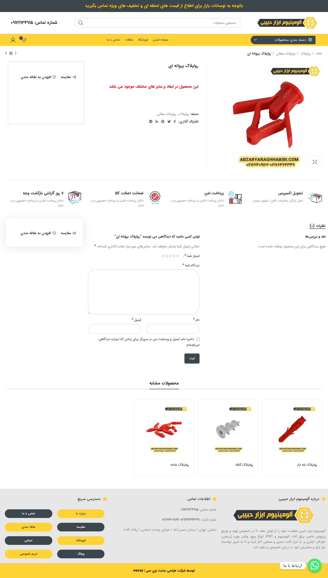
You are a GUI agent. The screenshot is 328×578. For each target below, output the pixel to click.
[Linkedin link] (157, 121)
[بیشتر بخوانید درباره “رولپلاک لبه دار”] (266, 407)
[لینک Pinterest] (163, 121)
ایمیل (136, 319)
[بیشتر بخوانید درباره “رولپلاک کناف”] (202, 407)
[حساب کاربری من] (13, 40)
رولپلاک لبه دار (307, 464)
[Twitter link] (169, 121)
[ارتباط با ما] (314, 565)
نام (196, 319)
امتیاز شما (192, 256)
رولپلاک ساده (179, 464)
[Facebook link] (174, 121)
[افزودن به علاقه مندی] (266, 439)
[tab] (318, 226)
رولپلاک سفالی (285, 53)
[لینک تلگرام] (151, 121)
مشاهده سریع (266, 418)
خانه (318, 53)
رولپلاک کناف (244, 464)
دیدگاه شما (191, 265)
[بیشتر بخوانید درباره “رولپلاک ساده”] (138, 407)
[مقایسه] (266, 429)
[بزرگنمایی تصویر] (315, 162)
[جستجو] (81, 23)
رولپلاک (305, 53)
